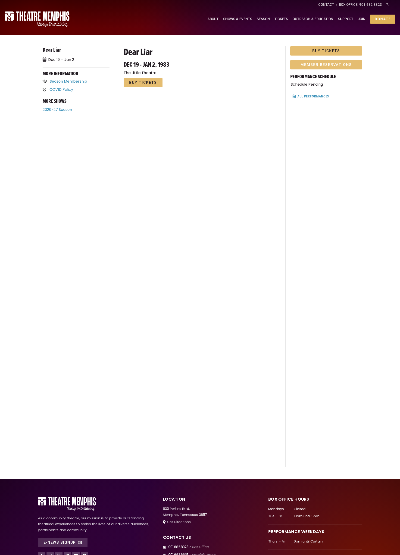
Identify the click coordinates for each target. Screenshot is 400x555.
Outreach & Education (313, 19)
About (213, 19)
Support (345, 19)
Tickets (281, 19)
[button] (387, 5)
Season (263, 19)
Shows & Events (237, 19)
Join (362, 19)
